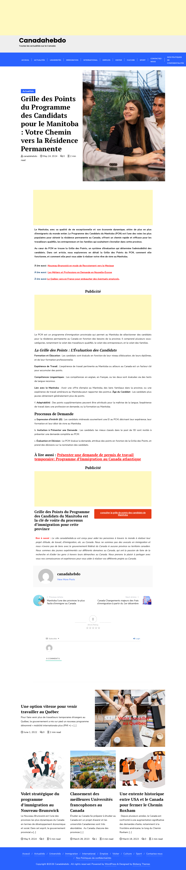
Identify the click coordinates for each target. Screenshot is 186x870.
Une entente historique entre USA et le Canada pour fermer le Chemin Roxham (142, 802)
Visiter (115, 853)
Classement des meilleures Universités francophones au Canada (91, 802)
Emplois (104, 853)
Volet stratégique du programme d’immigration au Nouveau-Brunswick (40, 802)
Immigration (71, 853)
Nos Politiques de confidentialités (93, 858)
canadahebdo (30, 156)
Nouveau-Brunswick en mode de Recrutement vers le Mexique (81, 265)
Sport (139, 853)
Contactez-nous (154, 853)
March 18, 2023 (130, 838)
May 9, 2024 (30, 838)
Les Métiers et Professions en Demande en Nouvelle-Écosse (80, 272)
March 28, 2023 (81, 838)
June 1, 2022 (30, 732)
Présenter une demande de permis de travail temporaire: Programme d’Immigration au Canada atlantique (87, 456)
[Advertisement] (76, 17)
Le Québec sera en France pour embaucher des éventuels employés (83, 278)
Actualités (28, 91)
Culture (127, 853)
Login (137, 638)
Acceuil (26, 853)
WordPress (110, 864)
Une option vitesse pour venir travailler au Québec (49, 709)
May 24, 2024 (50, 156)
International (89, 853)
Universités (55, 853)
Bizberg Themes (141, 864)
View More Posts (66, 579)
